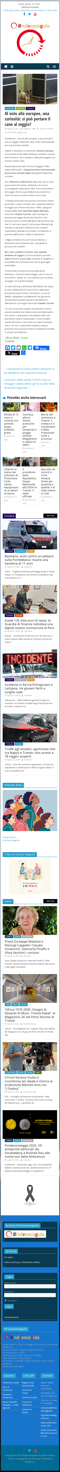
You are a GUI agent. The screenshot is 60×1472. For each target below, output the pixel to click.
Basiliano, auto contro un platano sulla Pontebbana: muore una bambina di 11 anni (29, 560)
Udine (30, 551)
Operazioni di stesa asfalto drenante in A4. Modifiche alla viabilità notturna (29, 371)
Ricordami (12, 1300)
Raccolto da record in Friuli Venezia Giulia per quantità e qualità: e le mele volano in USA (48, 481)
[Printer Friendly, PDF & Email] (16, 337)
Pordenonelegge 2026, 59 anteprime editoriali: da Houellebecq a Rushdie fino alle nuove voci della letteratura (27, 1151)
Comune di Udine (29, 1397)
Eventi (17, 936)
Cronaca (30, 108)
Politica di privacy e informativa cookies (22, 1262)
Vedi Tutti (50, 515)
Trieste (19, 744)
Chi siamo (8, 1257)
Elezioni (43, 129)
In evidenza (20, 551)
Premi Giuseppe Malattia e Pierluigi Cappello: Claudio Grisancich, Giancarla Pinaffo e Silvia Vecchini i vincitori (27, 946)
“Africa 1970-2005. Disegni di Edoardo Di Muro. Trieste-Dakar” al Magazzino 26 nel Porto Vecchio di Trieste (30, 1015)
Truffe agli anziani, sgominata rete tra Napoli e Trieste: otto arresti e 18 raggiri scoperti (30, 752)
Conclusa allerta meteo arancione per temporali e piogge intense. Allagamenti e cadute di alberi (29, 429)
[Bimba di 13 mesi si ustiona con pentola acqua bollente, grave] (11, 403)
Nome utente (10, 1282)
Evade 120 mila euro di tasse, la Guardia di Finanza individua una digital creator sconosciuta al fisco (29, 624)
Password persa (11, 1317)
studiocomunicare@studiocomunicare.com (49, 1433)
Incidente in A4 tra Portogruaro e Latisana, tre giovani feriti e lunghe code (29, 688)
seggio (19, 132)
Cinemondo (10, 1072)
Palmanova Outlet (11, 1382)
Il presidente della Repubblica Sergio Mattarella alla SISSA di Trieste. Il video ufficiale (29, 483)
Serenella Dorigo (29, 1024)
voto (25, 132)
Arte (7, 1004)
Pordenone (20, 680)
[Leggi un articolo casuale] (54, 66)
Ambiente (10, 108)
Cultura (9, 936)
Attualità (20, 108)
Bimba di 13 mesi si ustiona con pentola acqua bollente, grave (11, 423)
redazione (27, 129)
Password (8, 1291)
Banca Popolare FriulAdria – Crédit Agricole (11, 1405)
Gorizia (19, 615)
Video (38, 1072)
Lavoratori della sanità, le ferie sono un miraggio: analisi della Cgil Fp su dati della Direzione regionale (29, 384)
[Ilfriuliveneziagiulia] (6, 67)
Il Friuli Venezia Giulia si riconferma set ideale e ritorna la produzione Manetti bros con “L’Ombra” (29, 1082)
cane (37, 129)
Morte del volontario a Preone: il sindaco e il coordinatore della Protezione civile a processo (48, 426)
